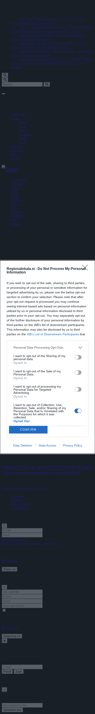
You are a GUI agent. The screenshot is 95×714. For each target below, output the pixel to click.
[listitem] (47, 347)
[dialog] (47, 357)
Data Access (47, 445)
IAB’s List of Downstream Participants (53, 334)
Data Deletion (22, 445)
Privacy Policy (72, 445)
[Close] (86, 269)
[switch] (78, 357)
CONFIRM (28, 429)
